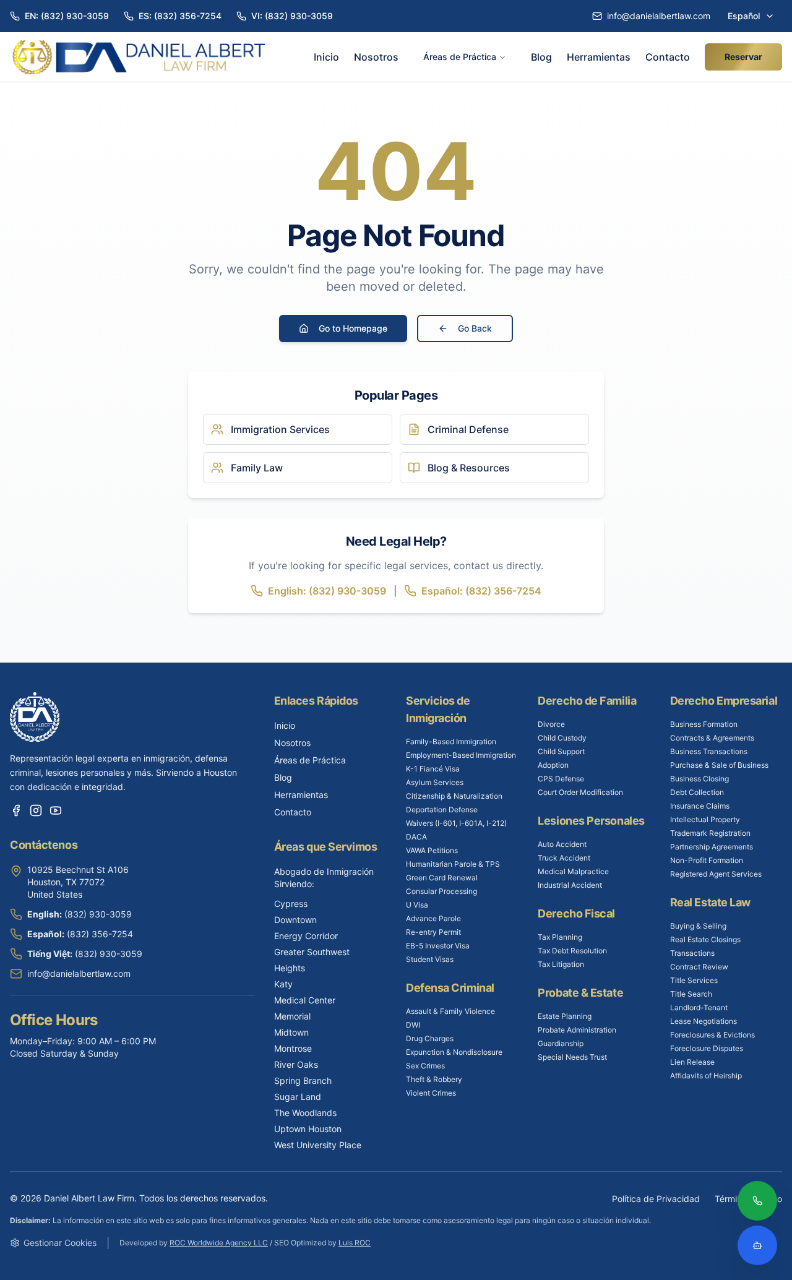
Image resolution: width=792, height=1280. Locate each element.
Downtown (295, 919)
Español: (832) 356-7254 (481, 591)
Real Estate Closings (705, 939)
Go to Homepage (353, 328)
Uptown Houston (308, 1128)
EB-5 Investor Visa (438, 945)
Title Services (694, 980)
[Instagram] (36, 810)
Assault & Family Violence (450, 1011)
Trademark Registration (710, 833)
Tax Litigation (561, 964)
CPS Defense (561, 778)
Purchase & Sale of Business (719, 765)
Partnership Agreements (711, 846)
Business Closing (699, 778)
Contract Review (699, 966)
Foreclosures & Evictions (712, 1034)
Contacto (667, 57)
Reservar (743, 56)
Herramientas (599, 57)
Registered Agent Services (716, 873)
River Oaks (296, 1064)
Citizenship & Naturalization (454, 796)
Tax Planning (560, 937)
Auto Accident (562, 844)
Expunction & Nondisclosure (454, 1052)
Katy (283, 984)
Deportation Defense (442, 809)
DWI (413, 1024)
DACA (416, 836)
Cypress (291, 903)
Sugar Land (297, 1096)
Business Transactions (708, 751)
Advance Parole (433, 918)
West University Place (317, 1145)
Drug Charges (430, 1038)
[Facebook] (16, 810)
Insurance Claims (700, 805)
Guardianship (560, 1043)
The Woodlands (305, 1112)
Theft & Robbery (434, 1079)
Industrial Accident (570, 885)
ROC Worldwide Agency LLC (219, 1242)
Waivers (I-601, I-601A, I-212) (456, 823)
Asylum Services (434, 782)
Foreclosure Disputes (706, 1048)
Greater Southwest (312, 952)
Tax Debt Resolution (572, 950)
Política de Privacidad (656, 1198)
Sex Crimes (425, 1065)
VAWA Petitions (432, 850)
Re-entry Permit (433, 932)
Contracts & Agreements (712, 737)
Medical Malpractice (573, 871)
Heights (289, 968)
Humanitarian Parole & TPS (453, 864)
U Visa (417, 904)
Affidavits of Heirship (706, 1075)
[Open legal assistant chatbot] (757, 1245)
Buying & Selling (698, 925)
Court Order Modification (580, 792)
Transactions (692, 953)
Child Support (561, 751)
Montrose (293, 1048)
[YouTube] (56, 810)
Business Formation (704, 724)
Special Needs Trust (572, 1057)
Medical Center (304, 1000)
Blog (541, 57)
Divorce (551, 724)
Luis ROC (354, 1242)
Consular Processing (441, 891)
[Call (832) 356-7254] (757, 1202)
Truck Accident (564, 857)
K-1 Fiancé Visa (433, 768)
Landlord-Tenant (699, 1007)
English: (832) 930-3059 (327, 591)
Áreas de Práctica (459, 56)
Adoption (553, 765)
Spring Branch (303, 1080)
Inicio (326, 57)
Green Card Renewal (442, 877)
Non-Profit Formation (706, 860)
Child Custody (562, 737)
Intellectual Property (705, 819)
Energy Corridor (306, 935)
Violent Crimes (431, 1092)
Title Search (691, 994)
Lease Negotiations (703, 1021)
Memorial (292, 1016)
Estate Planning (565, 1016)
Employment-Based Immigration (461, 755)
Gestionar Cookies (60, 1242)
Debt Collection (697, 792)
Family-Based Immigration (451, 741)
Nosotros (376, 57)
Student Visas (430, 959)
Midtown (291, 1032)
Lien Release (692, 1062)
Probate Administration (577, 1029)
